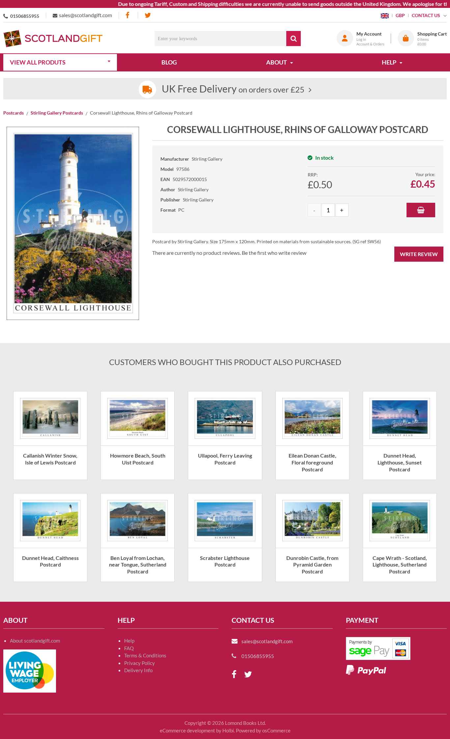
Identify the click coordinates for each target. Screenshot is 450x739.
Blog (169, 62)
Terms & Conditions (145, 655)
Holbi (228, 730)
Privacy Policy (139, 663)
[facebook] (128, 15)
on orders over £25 (233, 89)
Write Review (419, 254)
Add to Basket (421, 210)
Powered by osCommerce (263, 730)
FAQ (129, 648)
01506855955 (24, 16)
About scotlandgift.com (35, 641)
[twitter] (148, 15)
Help (129, 641)
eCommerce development (187, 730)
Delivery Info (138, 670)
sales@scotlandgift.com (85, 15)
